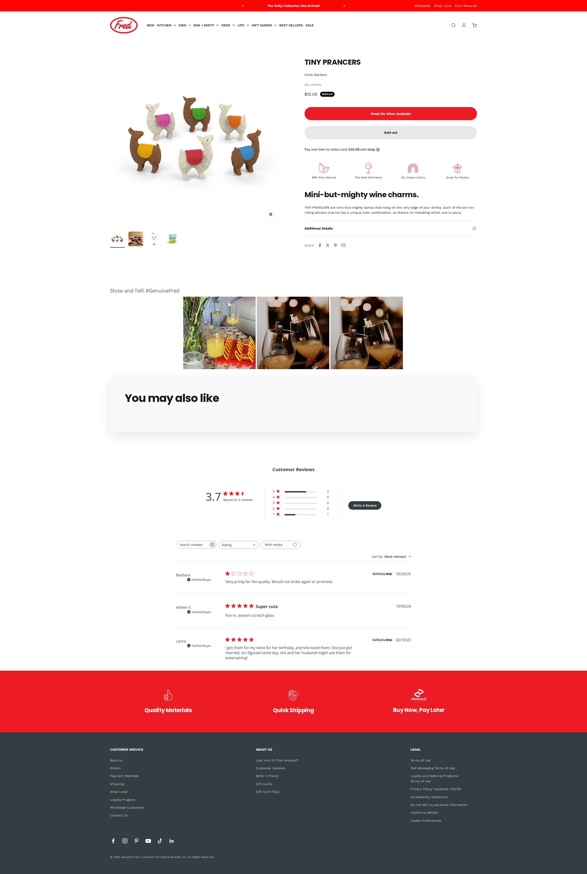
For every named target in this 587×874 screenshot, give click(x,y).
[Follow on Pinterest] (136, 841)
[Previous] (243, 5)
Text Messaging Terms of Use (432, 768)
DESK (226, 25)
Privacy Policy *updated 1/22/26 (435, 789)
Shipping (117, 784)
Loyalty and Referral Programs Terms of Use (434, 778)
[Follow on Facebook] (113, 841)
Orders (115, 768)
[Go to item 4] (172, 240)
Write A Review (365, 505)
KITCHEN (164, 25)
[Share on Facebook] (320, 245)
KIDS (182, 25)
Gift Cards (264, 784)
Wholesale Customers (127, 807)
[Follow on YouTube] (148, 841)
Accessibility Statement (429, 797)
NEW (150, 25)
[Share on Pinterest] (335, 245)
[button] (219, 333)
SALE (310, 25)
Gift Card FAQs (267, 792)
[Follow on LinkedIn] (172, 841)
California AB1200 (424, 812)
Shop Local (442, 6)
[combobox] (238, 545)
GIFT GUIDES (262, 25)
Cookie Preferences (425, 820)
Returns (116, 760)
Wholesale (422, 6)
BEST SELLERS (291, 25)
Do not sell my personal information (439, 805)
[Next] (344, 5)
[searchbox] (192, 544)
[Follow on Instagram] (125, 841)
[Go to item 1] (117, 240)
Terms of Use (420, 760)
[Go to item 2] (135, 240)
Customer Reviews (270, 768)
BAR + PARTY (204, 25)
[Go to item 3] (154, 240)
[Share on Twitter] (328, 245)
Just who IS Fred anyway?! (277, 760)
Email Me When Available (391, 114)
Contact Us (119, 815)
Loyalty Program (122, 800)
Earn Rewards (466, 6)
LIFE (241, 25)
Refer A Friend (267, 776)
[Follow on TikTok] (160, 841)
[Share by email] (343, 245)
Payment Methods (124, 776)
